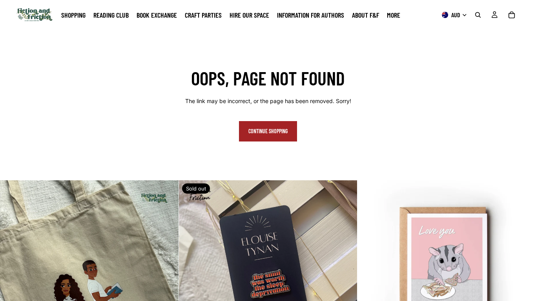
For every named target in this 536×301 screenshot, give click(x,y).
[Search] (478, 15)
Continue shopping (268, 131)
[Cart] (511, 15)
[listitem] (393, 15)
